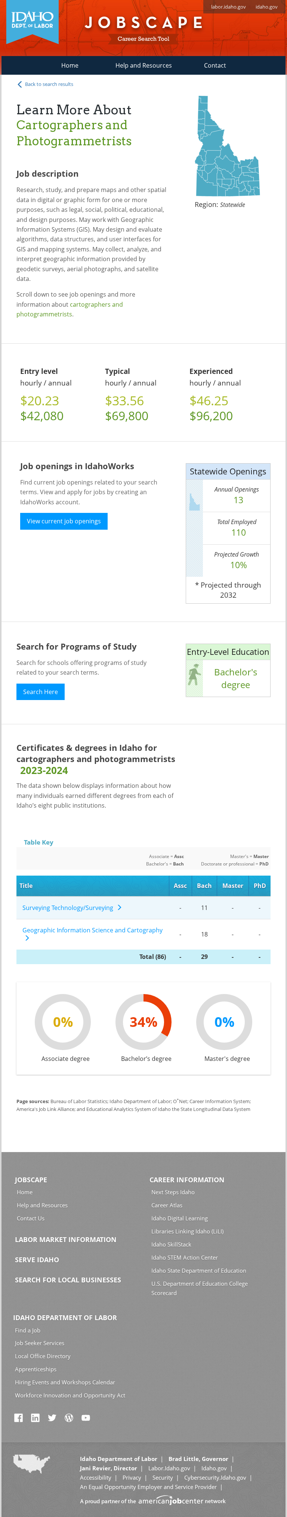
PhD (260, 886)
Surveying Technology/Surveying (69, 908)
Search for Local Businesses (68, 1279)
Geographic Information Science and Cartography (92, 934)
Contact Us (30, 1218)
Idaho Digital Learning (179, 1218)
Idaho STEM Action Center (184, 1257)
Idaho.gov (214, 1468)
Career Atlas (166, 1205)
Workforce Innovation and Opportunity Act (70, 1395)
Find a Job (27, 1330)
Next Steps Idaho (173, 1192)
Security (162, 1477)
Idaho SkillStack (171, 1244)
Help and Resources (143, 65)
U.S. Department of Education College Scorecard (199, 1288)
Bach (204, 886)
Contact (215, 65)
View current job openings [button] (64, 521)
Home (69, 65)
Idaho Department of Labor (65, 1317)
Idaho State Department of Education (198, 1270)
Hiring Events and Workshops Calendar (65, 1382)
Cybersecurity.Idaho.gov (215, 1477)
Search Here (40, 692)
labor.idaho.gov (228, 6)
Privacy (132, 1477)
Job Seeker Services (39, 1343)
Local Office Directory (43, 1356)
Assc (180, 886)
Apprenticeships (35, 1369)
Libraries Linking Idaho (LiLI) (187, 1231)
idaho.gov (267, 6)
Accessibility (95, 1477)
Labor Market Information (66, 1239)
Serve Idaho (37, 1259)
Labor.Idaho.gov (169, 1468)
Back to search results (48, 84)
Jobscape (31, 1179)
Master (232, 886)
